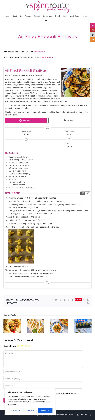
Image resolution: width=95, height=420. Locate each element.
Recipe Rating (9, 346)
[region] (30, 401)
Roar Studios (57, 415)
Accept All (45, 410)
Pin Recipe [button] (70, 120)
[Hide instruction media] (87, 193)
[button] (46, 20)
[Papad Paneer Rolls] (83, 320)
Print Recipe (27, 120)
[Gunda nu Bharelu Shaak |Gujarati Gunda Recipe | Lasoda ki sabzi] (12, 320)
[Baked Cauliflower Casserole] (59, 320)
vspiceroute (39, 51)
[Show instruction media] (83, 193)
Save (79, 299)
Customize (15, 410)
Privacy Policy (67, 415)
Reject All (30, 410)
